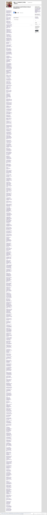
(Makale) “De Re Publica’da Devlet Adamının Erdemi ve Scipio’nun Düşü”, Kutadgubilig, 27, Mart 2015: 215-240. (8, 399)
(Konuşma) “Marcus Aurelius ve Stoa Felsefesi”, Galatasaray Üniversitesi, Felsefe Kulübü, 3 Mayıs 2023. (8, 82)
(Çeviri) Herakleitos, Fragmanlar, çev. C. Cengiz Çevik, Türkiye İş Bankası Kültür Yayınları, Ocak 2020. (9, 198)
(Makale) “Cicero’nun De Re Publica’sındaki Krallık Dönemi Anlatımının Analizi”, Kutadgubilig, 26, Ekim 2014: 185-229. (9, 406)
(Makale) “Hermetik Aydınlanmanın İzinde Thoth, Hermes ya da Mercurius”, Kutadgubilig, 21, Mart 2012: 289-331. (8, 453)
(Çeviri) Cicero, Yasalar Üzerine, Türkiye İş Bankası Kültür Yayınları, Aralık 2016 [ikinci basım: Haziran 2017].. (9, 364)
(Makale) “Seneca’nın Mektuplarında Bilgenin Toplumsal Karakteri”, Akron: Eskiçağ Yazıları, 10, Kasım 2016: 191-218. (9, 373)
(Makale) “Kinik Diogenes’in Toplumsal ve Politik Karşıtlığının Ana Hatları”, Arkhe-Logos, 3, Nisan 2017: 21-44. (9, 346)
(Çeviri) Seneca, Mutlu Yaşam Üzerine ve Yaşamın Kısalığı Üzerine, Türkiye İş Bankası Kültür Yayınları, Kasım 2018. (9, 270)
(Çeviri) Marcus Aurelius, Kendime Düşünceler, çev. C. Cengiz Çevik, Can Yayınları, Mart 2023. (9, 110)
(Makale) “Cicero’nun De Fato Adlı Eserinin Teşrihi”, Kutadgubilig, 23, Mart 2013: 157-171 (9, 441)
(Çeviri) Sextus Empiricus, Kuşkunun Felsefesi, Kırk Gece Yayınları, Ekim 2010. (8, 470)
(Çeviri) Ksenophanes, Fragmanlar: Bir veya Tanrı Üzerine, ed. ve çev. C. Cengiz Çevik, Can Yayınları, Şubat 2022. (9, 141)
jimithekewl (36, 11)
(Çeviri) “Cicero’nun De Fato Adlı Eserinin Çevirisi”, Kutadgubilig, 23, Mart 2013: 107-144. (8, 438)
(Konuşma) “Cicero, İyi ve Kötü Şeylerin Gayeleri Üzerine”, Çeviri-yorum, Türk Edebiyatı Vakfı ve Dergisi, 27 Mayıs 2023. (9, 103)
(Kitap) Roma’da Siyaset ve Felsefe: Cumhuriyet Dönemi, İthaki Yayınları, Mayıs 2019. (9, 235)
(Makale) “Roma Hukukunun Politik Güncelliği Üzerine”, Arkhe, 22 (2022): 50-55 (9, 116)
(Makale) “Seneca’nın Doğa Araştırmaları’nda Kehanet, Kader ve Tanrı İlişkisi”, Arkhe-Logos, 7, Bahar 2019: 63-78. (9, 228)
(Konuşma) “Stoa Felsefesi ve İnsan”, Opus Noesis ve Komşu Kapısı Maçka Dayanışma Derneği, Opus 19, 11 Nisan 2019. (9, 249)
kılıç (40, 11)
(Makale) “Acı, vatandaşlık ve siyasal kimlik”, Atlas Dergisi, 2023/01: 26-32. (8, 107)
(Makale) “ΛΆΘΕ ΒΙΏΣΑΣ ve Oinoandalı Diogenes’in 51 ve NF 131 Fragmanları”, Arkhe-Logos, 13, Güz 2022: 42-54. (9, 122)
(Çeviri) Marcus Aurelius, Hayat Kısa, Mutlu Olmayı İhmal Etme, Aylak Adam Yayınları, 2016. (9, 390)
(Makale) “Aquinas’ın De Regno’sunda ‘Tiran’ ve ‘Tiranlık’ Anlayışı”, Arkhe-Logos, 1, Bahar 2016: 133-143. (9, 380)
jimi (39, 10)
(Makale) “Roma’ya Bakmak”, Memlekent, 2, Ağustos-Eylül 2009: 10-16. (9, 499)
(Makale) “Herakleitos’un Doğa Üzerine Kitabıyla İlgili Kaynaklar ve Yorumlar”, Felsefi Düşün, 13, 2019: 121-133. (9, 205)
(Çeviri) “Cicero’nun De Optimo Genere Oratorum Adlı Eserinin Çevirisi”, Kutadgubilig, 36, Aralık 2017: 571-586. (9, 325)
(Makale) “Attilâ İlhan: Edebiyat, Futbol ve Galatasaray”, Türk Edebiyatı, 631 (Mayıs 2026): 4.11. (8, 18)
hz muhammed (37, 10)
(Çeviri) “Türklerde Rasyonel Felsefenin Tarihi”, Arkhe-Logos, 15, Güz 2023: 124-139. (9, 79)
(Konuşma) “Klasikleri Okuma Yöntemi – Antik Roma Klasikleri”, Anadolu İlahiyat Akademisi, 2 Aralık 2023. (9, 61)
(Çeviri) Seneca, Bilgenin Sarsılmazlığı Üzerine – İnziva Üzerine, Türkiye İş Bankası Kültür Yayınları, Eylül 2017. (9, 338)
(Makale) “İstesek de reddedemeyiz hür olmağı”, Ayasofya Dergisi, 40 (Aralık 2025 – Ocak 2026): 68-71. (9, 22)
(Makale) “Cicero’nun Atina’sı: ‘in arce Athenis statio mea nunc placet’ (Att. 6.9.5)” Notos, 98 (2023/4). (9, 91)
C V (6, 9)
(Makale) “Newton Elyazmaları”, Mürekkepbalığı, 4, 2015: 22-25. (9, 402)
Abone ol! (37, 30)
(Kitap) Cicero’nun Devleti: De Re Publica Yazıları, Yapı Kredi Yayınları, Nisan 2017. (8, 355)
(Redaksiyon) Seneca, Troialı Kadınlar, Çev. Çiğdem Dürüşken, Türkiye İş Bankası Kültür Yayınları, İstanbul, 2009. (8, 503)
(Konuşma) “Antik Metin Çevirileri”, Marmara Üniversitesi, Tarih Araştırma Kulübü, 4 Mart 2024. (9, 46)
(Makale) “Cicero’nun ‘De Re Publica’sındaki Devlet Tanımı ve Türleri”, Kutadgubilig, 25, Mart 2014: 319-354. (9, 421)
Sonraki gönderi (37, 18)
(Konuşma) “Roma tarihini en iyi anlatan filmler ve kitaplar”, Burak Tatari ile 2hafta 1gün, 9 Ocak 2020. (8, 165)
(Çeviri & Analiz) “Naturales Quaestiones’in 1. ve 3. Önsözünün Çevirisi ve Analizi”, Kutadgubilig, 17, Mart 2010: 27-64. (9, 482)
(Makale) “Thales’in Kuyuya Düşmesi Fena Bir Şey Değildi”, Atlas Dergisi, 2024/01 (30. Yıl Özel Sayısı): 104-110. (9, 49)
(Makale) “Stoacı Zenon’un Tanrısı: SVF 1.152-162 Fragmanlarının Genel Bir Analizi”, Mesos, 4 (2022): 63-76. (9, 112)
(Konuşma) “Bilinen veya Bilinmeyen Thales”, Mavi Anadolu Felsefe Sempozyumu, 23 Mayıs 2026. (9, 15)
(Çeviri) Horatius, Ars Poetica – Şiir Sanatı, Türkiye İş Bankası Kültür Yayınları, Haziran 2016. (9, 377)
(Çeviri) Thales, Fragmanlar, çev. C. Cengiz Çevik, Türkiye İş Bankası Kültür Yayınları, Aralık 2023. (9, 57)
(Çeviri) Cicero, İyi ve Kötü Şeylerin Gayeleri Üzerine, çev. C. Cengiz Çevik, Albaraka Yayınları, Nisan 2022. (8, 129)
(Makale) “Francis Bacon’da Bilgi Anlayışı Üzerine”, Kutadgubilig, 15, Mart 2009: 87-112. (8, 506)
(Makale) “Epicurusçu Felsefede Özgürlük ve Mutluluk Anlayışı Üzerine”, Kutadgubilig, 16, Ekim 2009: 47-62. (8, 486)
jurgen (38, 11)
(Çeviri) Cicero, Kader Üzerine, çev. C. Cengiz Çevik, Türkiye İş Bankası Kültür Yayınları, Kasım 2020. (9, 175)
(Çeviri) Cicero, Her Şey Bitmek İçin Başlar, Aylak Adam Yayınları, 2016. (9, 387)
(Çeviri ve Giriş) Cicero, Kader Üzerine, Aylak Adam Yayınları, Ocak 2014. (8, 425)
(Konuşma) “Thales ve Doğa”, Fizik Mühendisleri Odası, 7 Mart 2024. (8, 43)
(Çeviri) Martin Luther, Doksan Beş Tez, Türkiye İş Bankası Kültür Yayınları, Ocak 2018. (8, 322)
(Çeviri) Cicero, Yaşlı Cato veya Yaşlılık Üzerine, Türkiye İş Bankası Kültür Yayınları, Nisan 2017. (9, 357)
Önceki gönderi (37, 17)
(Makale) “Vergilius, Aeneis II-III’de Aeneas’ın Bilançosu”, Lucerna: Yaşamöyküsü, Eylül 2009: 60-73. (9, 496)
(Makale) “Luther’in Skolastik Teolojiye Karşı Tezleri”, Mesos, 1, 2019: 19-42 (9, 202)
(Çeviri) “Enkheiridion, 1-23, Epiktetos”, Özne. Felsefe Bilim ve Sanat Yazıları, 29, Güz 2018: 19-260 (9, 258)
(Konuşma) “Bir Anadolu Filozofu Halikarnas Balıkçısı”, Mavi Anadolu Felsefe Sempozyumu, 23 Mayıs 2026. (9, 11)
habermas (38, 9)
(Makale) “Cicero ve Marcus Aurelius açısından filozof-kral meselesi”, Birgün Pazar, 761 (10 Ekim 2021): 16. (9, 149)
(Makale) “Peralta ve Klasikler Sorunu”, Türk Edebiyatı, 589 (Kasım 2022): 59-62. (9, 119)
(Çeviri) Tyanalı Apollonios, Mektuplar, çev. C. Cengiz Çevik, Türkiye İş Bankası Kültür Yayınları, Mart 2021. (8, 161)
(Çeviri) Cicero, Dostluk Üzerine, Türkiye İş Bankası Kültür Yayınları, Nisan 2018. (9, 319)
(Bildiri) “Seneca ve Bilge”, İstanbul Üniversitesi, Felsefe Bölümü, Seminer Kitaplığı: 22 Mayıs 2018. (9, 299)
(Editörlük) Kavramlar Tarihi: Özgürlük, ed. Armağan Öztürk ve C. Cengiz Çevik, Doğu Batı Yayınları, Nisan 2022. (9, 133)
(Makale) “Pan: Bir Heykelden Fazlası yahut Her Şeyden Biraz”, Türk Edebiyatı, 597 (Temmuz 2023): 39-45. (9, 100)
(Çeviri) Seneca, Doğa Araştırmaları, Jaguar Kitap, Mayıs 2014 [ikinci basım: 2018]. (9, 418)
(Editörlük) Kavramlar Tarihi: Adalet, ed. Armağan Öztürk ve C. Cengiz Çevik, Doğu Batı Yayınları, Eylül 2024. (9, 35)
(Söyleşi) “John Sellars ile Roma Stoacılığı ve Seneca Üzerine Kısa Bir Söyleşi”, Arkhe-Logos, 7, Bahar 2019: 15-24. (9, 231)
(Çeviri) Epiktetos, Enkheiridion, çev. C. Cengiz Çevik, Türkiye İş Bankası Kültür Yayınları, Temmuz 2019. (9, 225)
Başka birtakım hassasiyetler (37, 8)
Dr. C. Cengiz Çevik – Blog (19, 3)
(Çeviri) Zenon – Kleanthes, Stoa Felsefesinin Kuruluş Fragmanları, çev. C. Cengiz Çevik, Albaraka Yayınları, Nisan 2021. (8, 157)
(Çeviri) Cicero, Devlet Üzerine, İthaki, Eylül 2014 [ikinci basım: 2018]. (9, 413)
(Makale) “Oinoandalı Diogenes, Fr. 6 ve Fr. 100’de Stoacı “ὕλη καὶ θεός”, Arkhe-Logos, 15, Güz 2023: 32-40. (8, 76)
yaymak (36, 12)
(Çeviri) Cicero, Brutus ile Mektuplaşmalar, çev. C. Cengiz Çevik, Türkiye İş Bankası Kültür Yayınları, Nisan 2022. (9, 126)
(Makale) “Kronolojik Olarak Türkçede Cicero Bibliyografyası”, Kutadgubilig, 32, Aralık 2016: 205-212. (9, 361)
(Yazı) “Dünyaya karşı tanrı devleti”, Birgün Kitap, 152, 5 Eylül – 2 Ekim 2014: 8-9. (8, 416)
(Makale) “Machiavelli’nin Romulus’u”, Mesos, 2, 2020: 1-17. (8, 168)
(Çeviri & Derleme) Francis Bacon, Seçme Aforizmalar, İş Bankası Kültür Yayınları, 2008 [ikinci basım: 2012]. (8, 509)
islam (38, 10)
